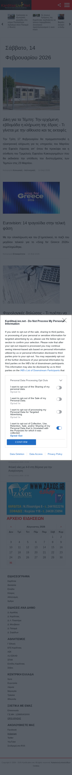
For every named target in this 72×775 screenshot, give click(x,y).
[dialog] (36, 387)
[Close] (65, 321)
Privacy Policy (55, 454)
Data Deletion (17, 454)
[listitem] (36, 380)
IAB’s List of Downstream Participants (40, 370)
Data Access (36, 454)
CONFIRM (21, 442)
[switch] (59, 387)
